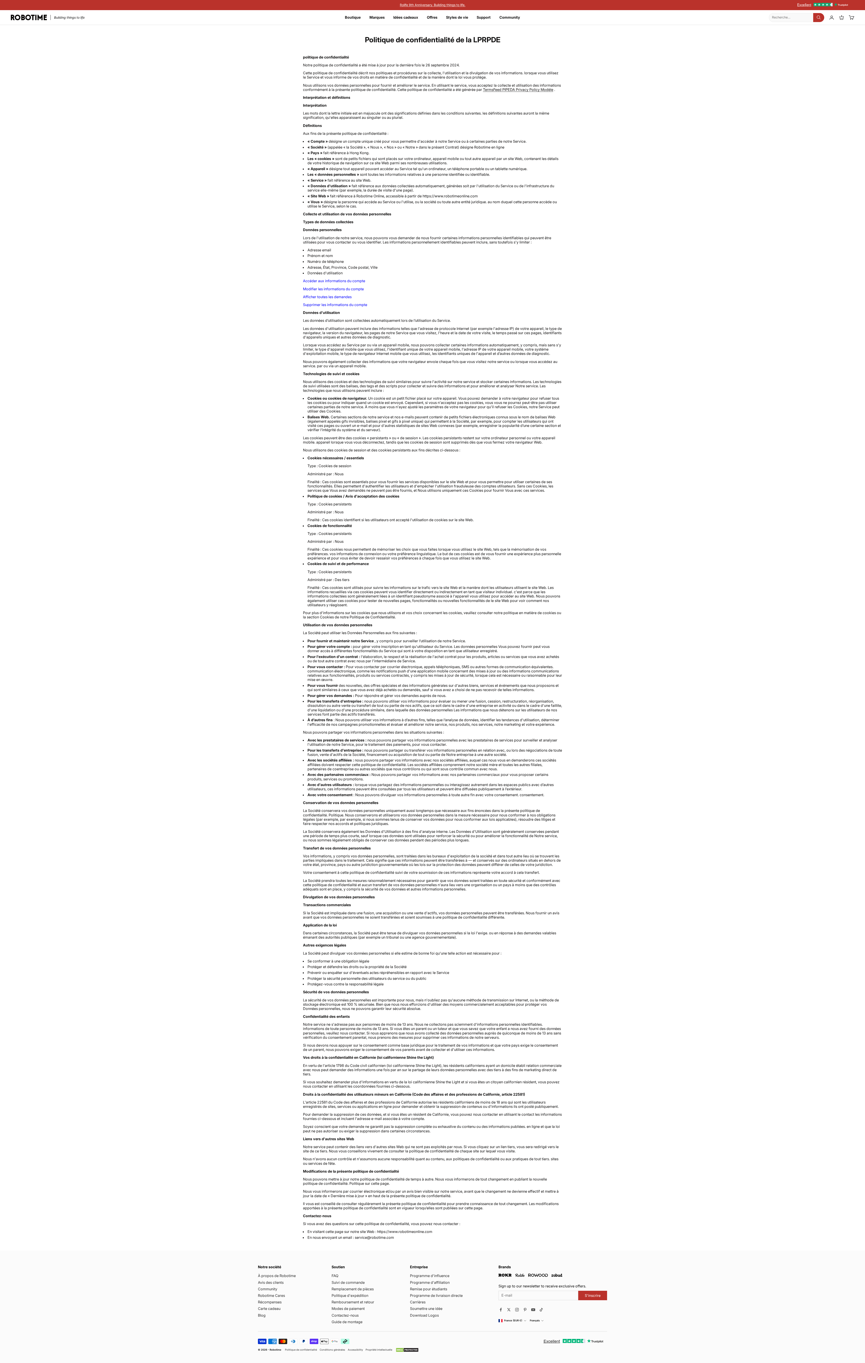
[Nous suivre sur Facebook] (501, 1309)
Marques (377, 17)
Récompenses (270, 1302)
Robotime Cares (271, 1295)
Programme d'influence (429, 1275)
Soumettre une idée (426, 1308)
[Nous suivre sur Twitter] (509, 1309)
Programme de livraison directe (436, 1295)
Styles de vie (457, 17)
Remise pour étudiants (428, 1289)
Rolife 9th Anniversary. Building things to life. (432, 5)
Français (535, 1320)
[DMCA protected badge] (407, 1350)
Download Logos (424, 1315)
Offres (432, 17)
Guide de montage (347, 1322)
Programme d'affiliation (430, 1282)
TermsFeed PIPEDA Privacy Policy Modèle (518, 89)
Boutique (353, 17)
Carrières (418, 1302)
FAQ (335, 1275)
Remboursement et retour (353, 1302)
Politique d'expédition (350, 1295)
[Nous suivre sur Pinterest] (525, 1309)
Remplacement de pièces (353, 1289)
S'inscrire (593, 1295)
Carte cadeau (269, 1308)
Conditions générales (332, 1349)
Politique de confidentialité (301, 1349)
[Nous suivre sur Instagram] (517, 1309)
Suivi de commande (348, 1282)
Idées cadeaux (405, 17)
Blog (262, 1315)
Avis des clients (271, 1282)
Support (484, 17)
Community (509, 17)
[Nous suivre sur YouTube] (533, 1309)
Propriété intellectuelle (379, 1349)
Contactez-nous (345, 1315)
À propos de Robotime (277, 1275)
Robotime (275, 1349)
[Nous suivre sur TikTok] (541, 1309)
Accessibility (355, 1349)
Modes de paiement (348, 1308)
